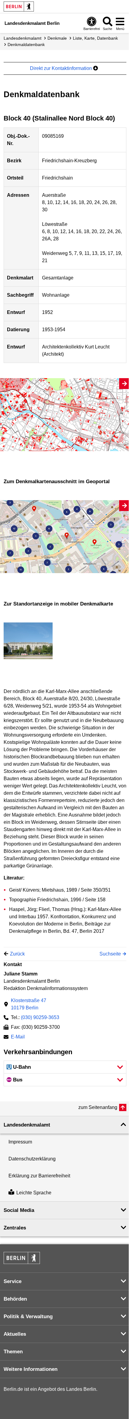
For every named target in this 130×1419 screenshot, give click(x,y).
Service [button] (12, 1281)
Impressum (20, 1141)
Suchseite (110, 953)
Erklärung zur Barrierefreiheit (39, 1175)
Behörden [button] (15, 1299)
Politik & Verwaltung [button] (28, 1316)
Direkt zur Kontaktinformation (61, 68)
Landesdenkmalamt (22, 38)
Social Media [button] (19, 1210)
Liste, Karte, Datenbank (95, 38)
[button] (65, 1067)
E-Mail (18, 1037)
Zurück (17, 953)
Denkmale (57, 38)
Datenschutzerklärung (32, 1158)
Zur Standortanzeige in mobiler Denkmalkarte (58, 604)
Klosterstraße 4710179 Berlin (28, 1004)
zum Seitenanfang (97, 1107)
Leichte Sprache (33, 1192)
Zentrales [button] (15, 1228)
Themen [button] (13, 1352)
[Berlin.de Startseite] (19, 7)
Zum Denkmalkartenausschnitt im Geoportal (57, 481)
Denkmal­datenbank (26, 44)
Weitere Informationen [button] (30, 1369)
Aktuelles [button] (15, 1334)
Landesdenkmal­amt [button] (27, 1125)
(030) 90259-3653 (40, 1017)
